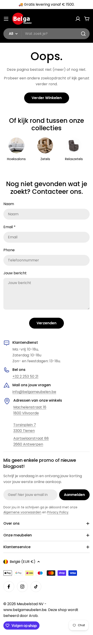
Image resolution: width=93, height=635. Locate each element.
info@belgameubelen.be (34, 391)
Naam (8, 203)
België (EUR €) (22, 561)
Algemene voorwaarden (22, 512)
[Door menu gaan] (6, 18)
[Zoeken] (83, 33)
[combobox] (46, 33)
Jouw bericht (15, 273)
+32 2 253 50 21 (25, 376)
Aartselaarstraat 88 (31, 438)
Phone (9, 250)
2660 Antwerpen (28, 444)
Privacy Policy (57, 512)
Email (9, 227)
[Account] (78, 18)
